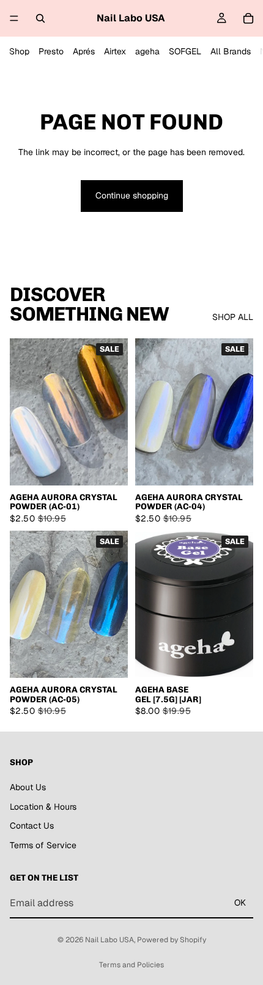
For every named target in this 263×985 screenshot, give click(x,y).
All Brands (230, 51)
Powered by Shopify (171, 940)
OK (240, 902)
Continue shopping (131, 195)
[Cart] (248, 18)
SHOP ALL (232, 316)
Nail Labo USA (109, 940)
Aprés (84, 51)
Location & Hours (43, 806)
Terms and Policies (131, 965)
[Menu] (14, 18)
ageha (147, 51)
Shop (19, 51)
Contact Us (32, 825)
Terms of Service (43, 845)
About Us (28, 787)
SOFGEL (185, 51)
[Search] (40, 18)
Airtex (115, 51)
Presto (51, 51)
